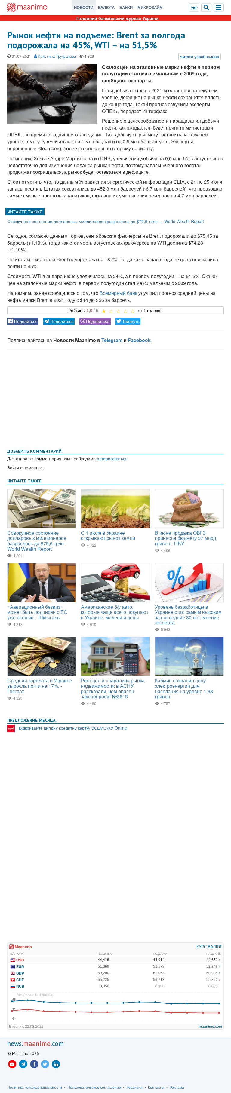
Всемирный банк (118, 292)
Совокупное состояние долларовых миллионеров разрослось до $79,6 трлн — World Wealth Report (105, 221)
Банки (126, 7)
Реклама (177, 1087)
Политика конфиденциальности (34, 1087)
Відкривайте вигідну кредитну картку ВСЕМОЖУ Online (73, 728)
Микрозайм (150, 7)
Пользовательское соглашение (94, 1087)
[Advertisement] (115, 398)
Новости (83, 7)
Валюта (106, 7)
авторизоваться (112, 458)
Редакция (134, 1087)
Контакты (156, 1087)
